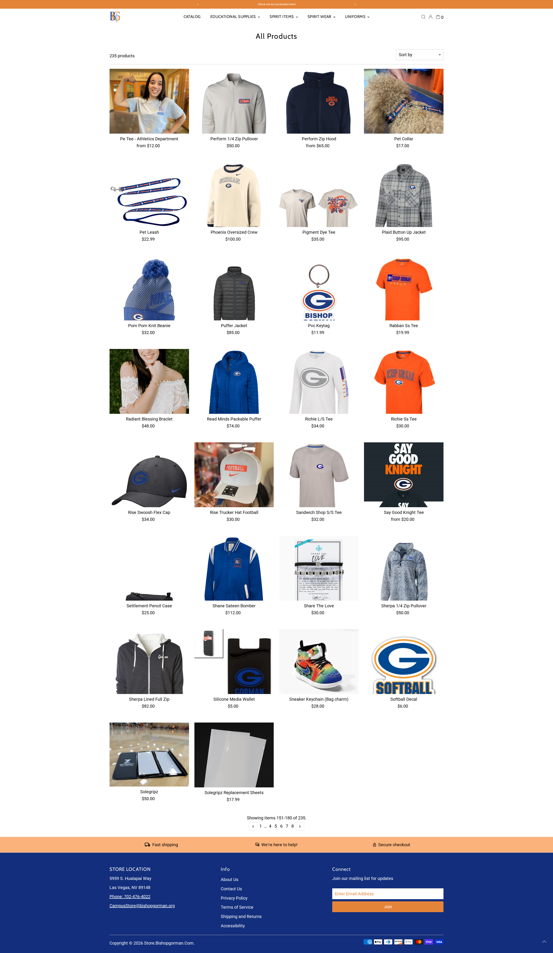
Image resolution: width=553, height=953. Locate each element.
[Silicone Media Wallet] (234, 661)
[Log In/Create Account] (430, 17)
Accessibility (233, 925)
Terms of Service (237, 907)
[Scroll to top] (544, 941)
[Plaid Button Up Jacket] (403, 194)
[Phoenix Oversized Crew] (234, 194)
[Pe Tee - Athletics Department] (149, 101)
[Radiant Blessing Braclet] (149, 381)
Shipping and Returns (241, 916)
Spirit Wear (320, 16)
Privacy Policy (234, 898)
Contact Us (231, 888)
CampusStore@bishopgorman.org (142, 905)
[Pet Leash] (149, 194)
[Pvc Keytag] (319, 288)
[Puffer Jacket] (234, 288)
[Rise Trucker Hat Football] (234, 474)
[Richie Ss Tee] (403, 381)
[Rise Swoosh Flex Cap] (149, 474)
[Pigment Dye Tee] (319, 194)
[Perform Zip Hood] (319, 101)
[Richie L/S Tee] (319, 381)
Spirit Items (282, 16)
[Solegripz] (149, 755)
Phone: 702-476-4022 (130, 896)
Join (388, 906)
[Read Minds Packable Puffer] (234, 381)
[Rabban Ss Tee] (403, 288)
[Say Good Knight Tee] (403, 474)
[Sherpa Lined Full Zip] (149, 661)
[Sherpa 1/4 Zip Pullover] (403, 568)
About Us (229, 879)
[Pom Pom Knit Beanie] (149, 288)
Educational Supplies (233, 16)
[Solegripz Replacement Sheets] (234, 755)
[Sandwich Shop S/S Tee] (319, 474)
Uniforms (355, 16)
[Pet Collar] (403, 101)
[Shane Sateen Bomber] (234, 568)
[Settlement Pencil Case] (149, 568)
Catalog (192, 16)
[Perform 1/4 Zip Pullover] (234, 101)
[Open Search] (423, 17)
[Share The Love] (319, 568)
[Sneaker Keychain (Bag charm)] (319, 661)
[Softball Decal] (403, 661)
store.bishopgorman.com (169, 943)
